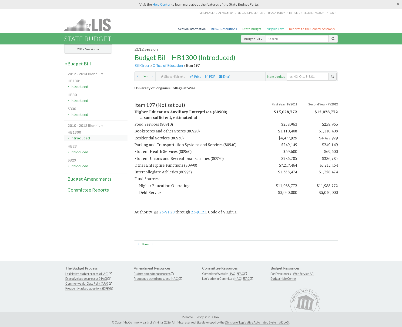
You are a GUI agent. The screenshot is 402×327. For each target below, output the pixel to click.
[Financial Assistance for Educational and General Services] (138, 76)
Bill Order (142, 65)
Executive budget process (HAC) (86, 278)
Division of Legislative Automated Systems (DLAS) (257, 322)
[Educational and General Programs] (151, 76)
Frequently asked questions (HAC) (156, 278)
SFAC (240, 274)
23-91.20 (166, 212)
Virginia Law (275, 29)
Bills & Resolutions (224, 29)
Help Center (162, 4)
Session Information (192, 29)
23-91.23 (198, 212)
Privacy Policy (276, 12)
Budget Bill (252, 39)
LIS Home (187, 317)
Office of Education (168, 65)
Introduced (79, 86)
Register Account (315, 12)
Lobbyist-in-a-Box (207, 317)
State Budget (251, 29)
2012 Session (87, 49)
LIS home (294, 12)
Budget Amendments (89, 179)
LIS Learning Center (250, 12)
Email (226, 76)
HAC (232, 274)
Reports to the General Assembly (312, 29)
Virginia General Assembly (217, 12)
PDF (211, 76)
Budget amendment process (152, 274)
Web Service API (303, 274)
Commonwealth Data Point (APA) (86, 283)
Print (197, 76)
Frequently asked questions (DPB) (87, 288)
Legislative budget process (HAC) (86, 274)
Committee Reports (88, 189)
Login (332, 12)
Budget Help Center (283, 278)
